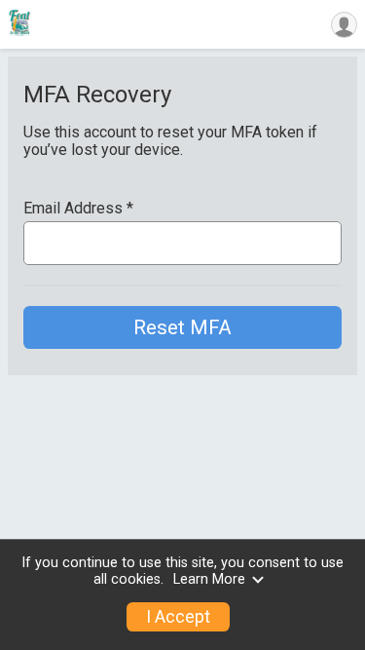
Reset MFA (182, 327)
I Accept (178, 617)
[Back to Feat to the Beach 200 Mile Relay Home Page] (20, 24)
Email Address (78, 208)
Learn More (209, 579)
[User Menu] (344, 25)
